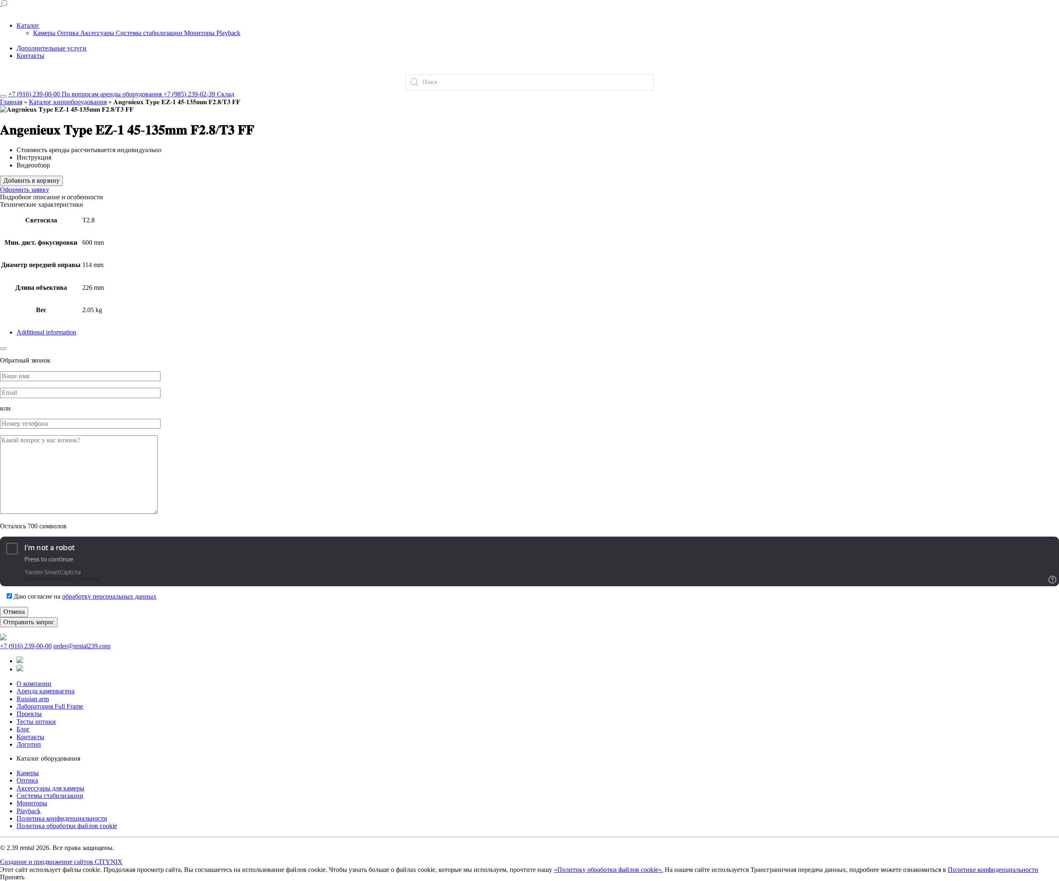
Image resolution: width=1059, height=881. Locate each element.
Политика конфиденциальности (62, 818)
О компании (34, 683)
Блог (23, 729)
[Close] (3, 96)
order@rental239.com (81, 645)
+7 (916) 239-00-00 (26, 645)
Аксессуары (98, 32)
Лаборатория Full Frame (50, 706)
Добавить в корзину (31, 180)
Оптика (68, 32)
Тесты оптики (36, 721)
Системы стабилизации (150, 32)
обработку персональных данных (109, 596)
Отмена (14, 611)
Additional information (46, 332)
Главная (11, 101)
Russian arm (33, 698)
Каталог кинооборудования (68, 101)
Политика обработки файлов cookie (67, 825)
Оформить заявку (24, 189)
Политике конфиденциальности (993, 869)
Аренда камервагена (45, 691)
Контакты (30, 55)
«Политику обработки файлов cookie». (608, 869)
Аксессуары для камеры (50, 788)
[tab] (538, 332)
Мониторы (200, 32)
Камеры (45, 32)
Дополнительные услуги (51, 48)
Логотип (29, 744)
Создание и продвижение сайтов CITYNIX (61, 861)
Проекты (29, 713)
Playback (228, 32)
